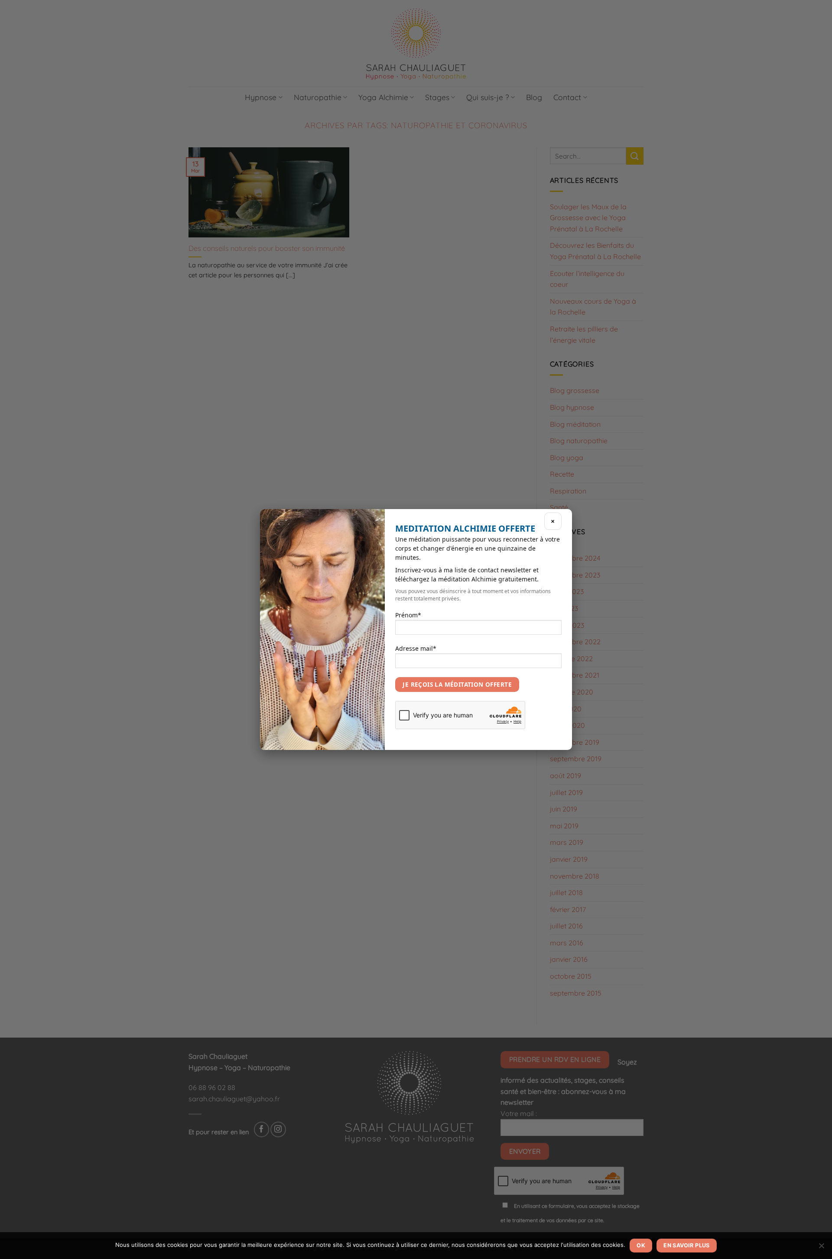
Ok (641, 1245)
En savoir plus (686, 1245)
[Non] (821, 1248)
